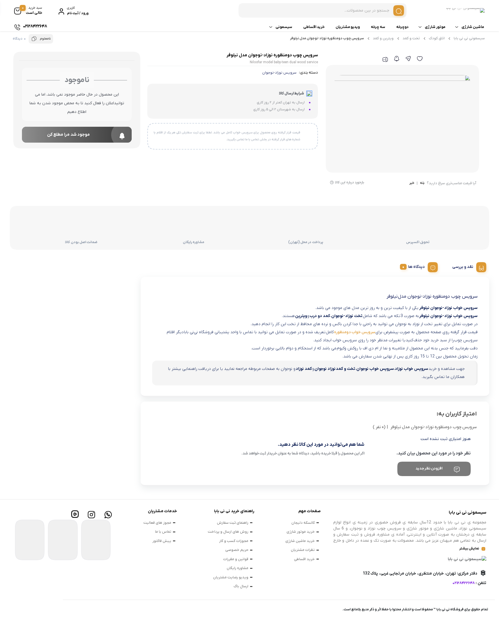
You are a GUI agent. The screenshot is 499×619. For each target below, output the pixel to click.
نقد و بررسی (462, 267)
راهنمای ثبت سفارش (232, 522)
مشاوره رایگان (237, 568)
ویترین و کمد (383, 38)
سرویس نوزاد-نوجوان (279, 72)
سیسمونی (283, 27)
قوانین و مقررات (235, 559)
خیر (411, 183)
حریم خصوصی (236, 549)
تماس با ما (163, 531)
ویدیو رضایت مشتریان (230, 577)
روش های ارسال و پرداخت (228, 531)
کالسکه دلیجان (303, 522)
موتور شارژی (435, 27)
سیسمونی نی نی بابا (469, 38)
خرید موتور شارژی (300, 531)
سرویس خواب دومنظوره (354, 332)
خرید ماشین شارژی (300, 540)
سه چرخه (378, 27)
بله (422, 183)
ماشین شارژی (472, 27)
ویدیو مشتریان (348, 27)
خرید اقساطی (314, 27)
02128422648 (464, 583)
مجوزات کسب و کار (233, 540)
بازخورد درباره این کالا (349, 182)
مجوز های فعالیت (157, 522)
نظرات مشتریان (303, 549)
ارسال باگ (241, 586)
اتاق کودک (437, 38)
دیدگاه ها (416, 267)
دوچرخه (402, 27)
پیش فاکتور (161, 540)
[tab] (467, 266)
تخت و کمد (411, 38)
